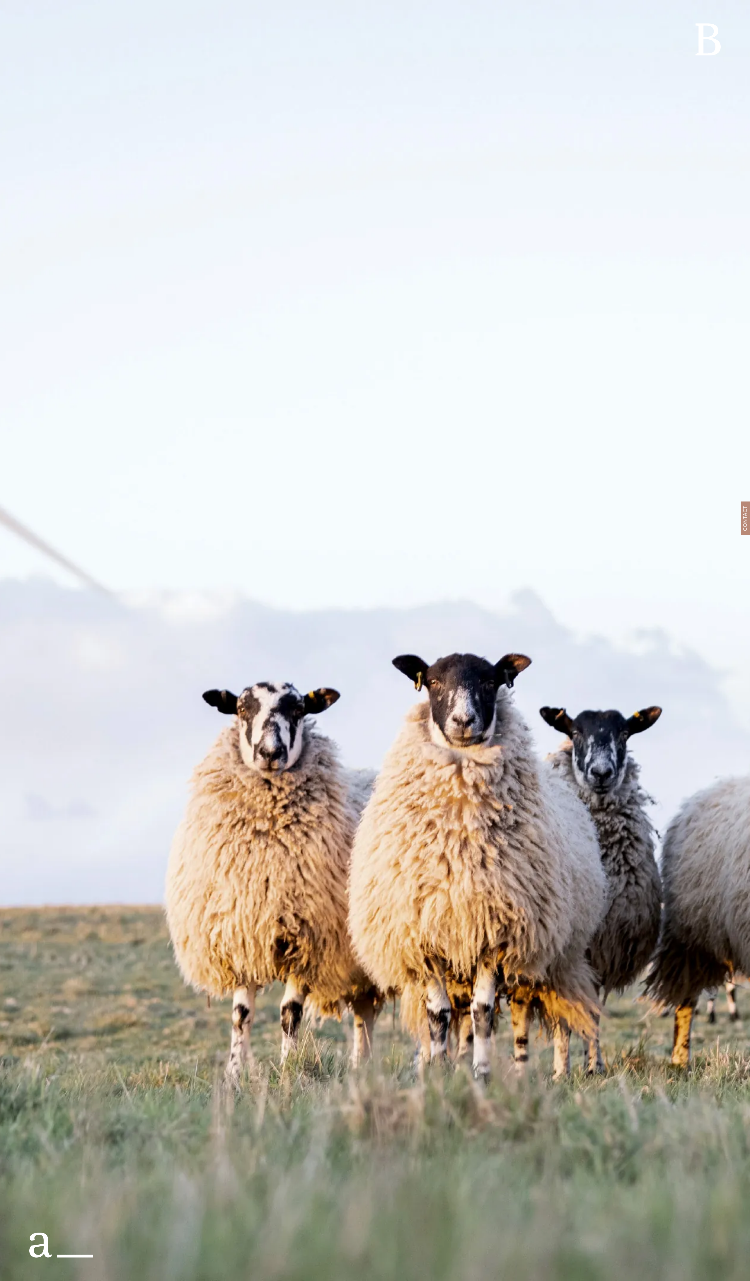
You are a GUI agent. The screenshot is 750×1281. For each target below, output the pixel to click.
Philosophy (599, 8)
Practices (563, 8)
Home (536, 8)
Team (629, 8)
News (650, 8)
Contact (676, 8)
